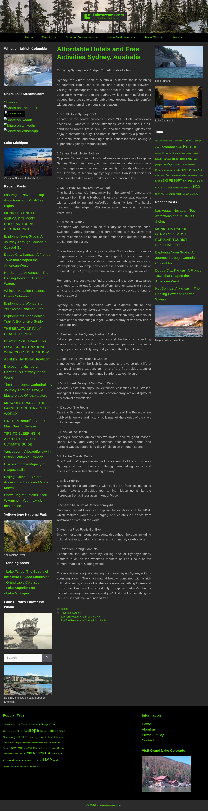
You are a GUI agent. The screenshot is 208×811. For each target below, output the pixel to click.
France (176, 153)
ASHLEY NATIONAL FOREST (27, 359)
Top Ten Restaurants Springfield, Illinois (83, 620)
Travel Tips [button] (152, 37)
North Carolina (166, 175)
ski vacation (10, 760)
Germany (186, 153)
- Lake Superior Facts (21, 588)
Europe (190, 146)
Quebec (183, 175)
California (177, 141)
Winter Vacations (177, 194)
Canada (187, 140)
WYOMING (192, 193)
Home (29, 37)
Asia (170, 141)
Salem (200, 175)
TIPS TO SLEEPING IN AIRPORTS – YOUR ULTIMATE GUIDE (22, 439)
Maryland (178, 165)
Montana (168, 170)
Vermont (164, 194)
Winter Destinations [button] (119, 37)
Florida (166, 153)
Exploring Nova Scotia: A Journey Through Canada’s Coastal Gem (25, 241)
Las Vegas (168, 164)
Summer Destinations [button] (80, 37)
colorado (168, 147)
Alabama (158, 141)
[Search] (47, 658)
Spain (169, 187)
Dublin (179, 147)
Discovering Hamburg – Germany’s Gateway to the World (24, 372)
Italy (190, 158)
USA (195, 186)
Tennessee (178, 187)
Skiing (158, 180)
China (158, 147)
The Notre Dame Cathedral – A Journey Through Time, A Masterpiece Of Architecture (28, 390)
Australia (66, 612)
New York (186, 169)
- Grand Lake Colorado (21, 582)
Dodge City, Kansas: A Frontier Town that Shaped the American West (28, 260)
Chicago (197, 141)
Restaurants (192, 175)
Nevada (176, 170)
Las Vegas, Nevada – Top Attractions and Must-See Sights (24, 200)
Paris (176, 175)
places (64, 608)
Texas (187, 187)
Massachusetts (189, 165)
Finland (158, 154)
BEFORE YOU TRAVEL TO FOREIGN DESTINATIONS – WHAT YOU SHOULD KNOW (26, 346)
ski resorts (190, 180)
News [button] (175, 37)
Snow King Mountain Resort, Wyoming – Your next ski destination (26, 500)
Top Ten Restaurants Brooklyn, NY (80, 616)
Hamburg (167, 159)
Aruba (165, 141)
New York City (30, 748)
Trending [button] (47, 37)
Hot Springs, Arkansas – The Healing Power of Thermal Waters (26, 278)
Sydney (76, 612)
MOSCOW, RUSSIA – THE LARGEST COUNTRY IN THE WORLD (27, 408)
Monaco (159, 170)
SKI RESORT (172, 180)
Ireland (183, 158)
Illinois (175, 158)
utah (157, 193)
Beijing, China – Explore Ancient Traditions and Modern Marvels (28, 482)
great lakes (20, 737)
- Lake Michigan (16, 593)
